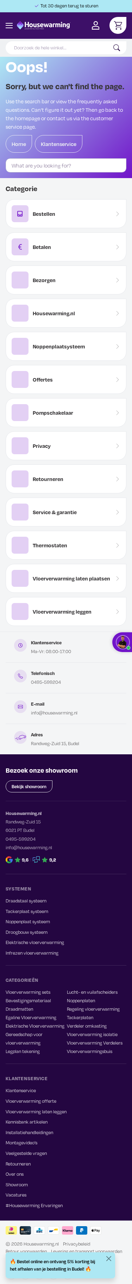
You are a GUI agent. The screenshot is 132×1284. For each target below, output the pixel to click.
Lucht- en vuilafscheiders (92, 992)
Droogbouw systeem (27, 932)
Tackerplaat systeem (27, 911)
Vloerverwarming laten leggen (36, 1111)
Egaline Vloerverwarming (31, 1017)
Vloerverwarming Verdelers (94, 1043)
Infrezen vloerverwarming (32, 953)
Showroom (17, 1184)
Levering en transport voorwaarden (86, 1251)
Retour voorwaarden (26, 1251)
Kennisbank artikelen (27, 1122)
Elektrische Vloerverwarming (35, 1026)
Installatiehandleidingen (29, 1132)
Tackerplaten (80, 1017)
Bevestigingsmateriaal (28, 1000)
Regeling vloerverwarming (93, 1009)
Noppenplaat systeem (28, 921)
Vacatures (16, 1195)
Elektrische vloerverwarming (35, 942)
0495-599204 (46, 682)
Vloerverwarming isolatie (92, 1034)
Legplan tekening (23, 1051)
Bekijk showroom (29, 786)
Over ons (15, 1174)
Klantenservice (58, 144)
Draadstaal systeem (26, 900)
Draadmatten (19, 1009)
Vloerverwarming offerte (31, 1101)
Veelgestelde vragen (26, 1153)
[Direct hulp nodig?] (122, 642)
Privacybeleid (76, 1244)
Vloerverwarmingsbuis (89, 1051)
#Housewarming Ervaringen (34, 1205)
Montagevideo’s (21, 1142)
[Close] (108, 1258)
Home (19, 144)
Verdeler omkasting (87, 1026)
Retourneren (18, 1164)
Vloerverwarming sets (28, 992)
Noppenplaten (81, 1000)
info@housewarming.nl (54, 713)
